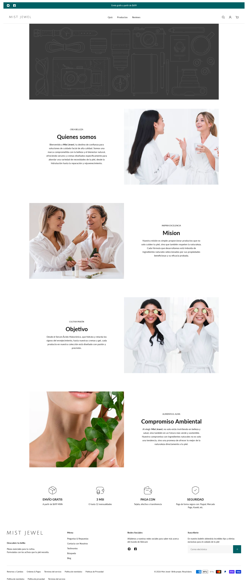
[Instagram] (8, 5)
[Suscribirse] (237, 549)
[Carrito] (237, 17)
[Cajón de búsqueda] (223, 17)
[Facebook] (14, 5)
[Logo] (20, 17)
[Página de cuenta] (230, 17)
